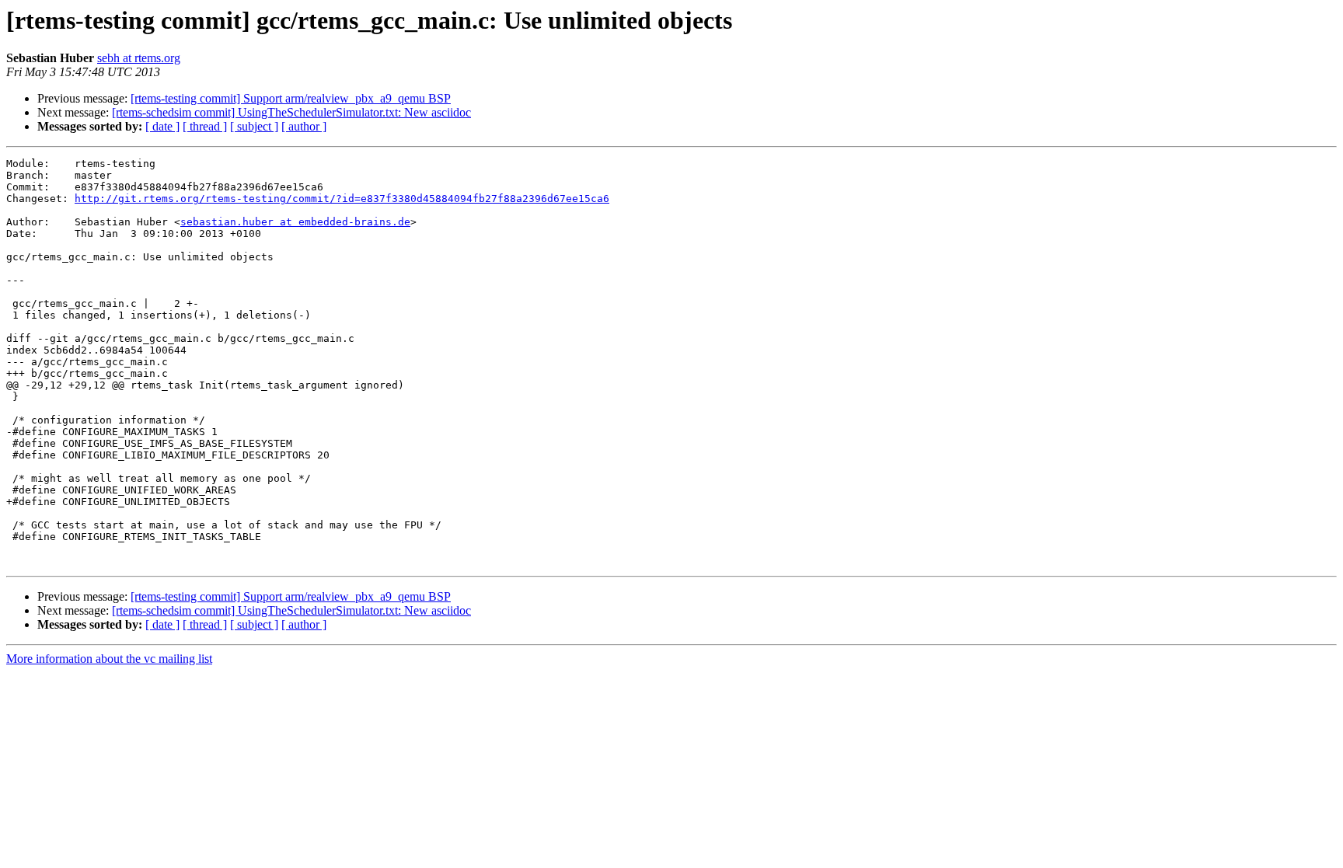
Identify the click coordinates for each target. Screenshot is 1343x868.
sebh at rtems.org (138, 57)
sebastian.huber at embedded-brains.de (295, 222)
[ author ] (303, 126)
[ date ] (162, 126)
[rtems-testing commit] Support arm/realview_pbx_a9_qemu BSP (291, 98)
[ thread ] (205, 126)
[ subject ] (254, 126)
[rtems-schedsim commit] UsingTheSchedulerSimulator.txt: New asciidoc (291, 112)
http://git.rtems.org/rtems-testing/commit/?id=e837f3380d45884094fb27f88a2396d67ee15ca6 (342, 198)
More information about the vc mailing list (109, 658)
